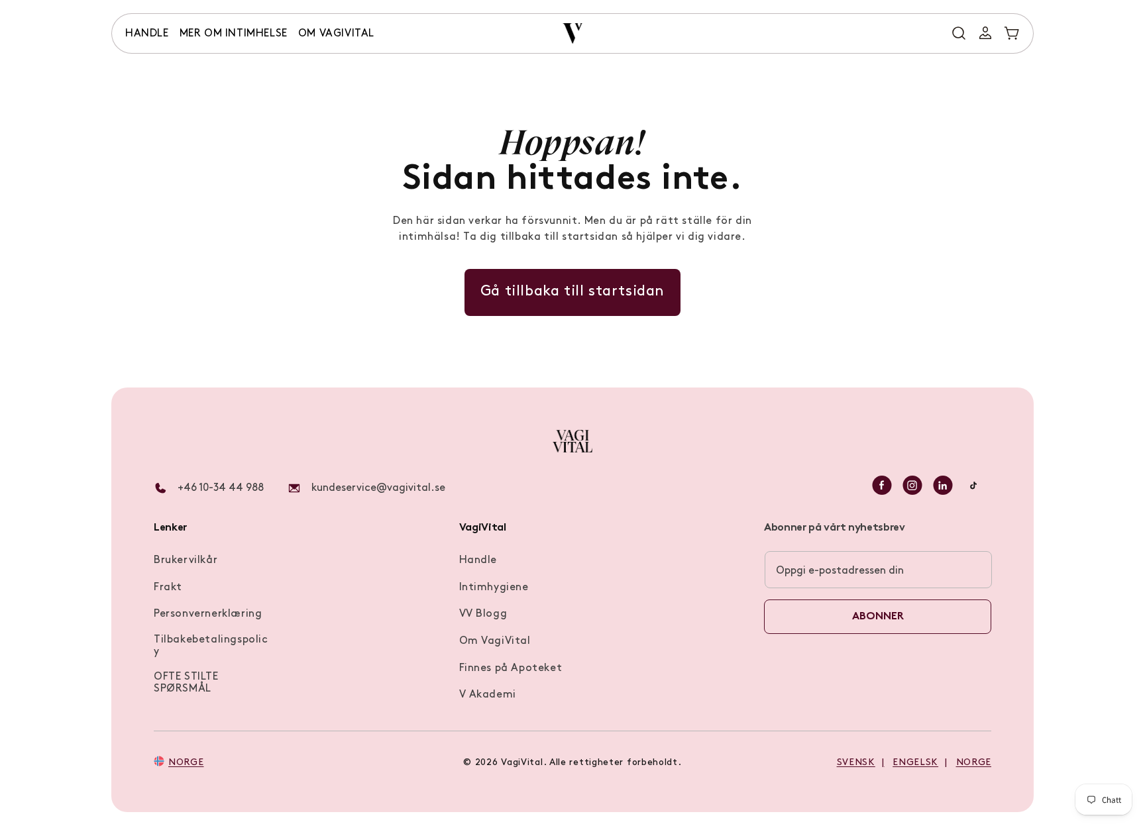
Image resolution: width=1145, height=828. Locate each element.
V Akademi (487, 695)
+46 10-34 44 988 (221, 488)
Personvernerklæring (208, 614)
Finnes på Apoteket (511, 668)
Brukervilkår (185, 560)
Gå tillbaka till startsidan (572, 291)
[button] (147, 34)
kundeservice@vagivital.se (378, 488)
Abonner (878, 616)
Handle (478, 560)
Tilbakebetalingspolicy (211, 646)
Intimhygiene (494, 587)
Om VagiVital (495, 641)
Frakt (168, 587)
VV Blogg (483, 614)
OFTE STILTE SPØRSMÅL (186, 683)
